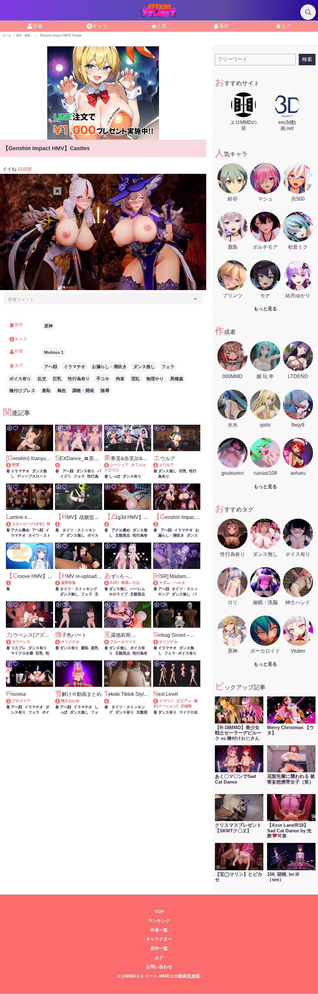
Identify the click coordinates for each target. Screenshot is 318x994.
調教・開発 (83, 390)
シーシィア (119, 465)
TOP (159, 911)
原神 (48, 325)
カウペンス (21, 642)
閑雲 (15, 465)
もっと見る (265, 308)
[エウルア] (158, 465)
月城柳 (186, 706)
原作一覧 (159, 948)
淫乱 (135, 378)
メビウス (111, 470)
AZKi (114, 582)
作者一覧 (159, 930)
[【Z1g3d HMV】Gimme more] (127, 524)
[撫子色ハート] (60, 642)
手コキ (102, 378)
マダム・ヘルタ (172, 582)
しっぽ (114, 476)
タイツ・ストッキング (78, 589)
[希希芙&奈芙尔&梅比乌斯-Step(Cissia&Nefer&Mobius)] (109, 465)
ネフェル (138, 465)
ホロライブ (118, 594)
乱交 (42, 378)
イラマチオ (74, 366)
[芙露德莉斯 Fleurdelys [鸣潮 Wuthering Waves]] (109, 642)
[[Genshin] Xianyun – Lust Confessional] (11, 465)
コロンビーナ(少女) (28, 524)
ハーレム (137, 589)
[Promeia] (11, 701)
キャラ (99, 26)
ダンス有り (85, 471)
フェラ (168, 366)
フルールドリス (123, 642)
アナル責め (20, 530)
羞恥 (46, 390)
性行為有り (79, 378)
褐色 (61, 390)
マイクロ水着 (22, 653)
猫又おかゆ (70, 701)
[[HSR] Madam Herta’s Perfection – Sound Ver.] (158, 582)
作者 (38, 26)
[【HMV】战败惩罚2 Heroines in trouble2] (78, 524)
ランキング (159, 920)
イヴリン (166, 701)
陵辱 (105, 390)
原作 (224, 26)
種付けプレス (22, 390)
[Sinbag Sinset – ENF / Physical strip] (158, 642)
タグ (286, 26)
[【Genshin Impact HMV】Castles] (176, 524)
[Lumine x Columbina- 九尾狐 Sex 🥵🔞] (11, 524)
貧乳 (94, 648)
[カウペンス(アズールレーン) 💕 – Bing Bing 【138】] (11, 642)
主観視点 (122, 535)
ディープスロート (32, 476)
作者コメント (21, 299)
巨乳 (57, 378)
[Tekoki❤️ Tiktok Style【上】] (127, 701)
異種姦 (176, 378)
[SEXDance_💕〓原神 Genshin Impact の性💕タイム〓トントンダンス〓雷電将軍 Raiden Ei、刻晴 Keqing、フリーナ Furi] (78, 465)
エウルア (166, 465)
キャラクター (159, 939)
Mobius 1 (54, 352)
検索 (307, 59)
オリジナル (70, 642)
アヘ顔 (50, 366)
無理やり (155, 378)
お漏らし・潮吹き (109, 366)
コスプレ (18, 648)
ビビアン (183, 701)
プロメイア (21, 701)
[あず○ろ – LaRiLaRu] (109, 582)
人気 (162, 26)
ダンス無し (144, 366)
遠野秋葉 (68, 582)
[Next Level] (158, 701)
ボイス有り (20, 378)
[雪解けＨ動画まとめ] (60, 701)
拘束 (120, 378)
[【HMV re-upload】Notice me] (60, 582)
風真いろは (130, 582)
